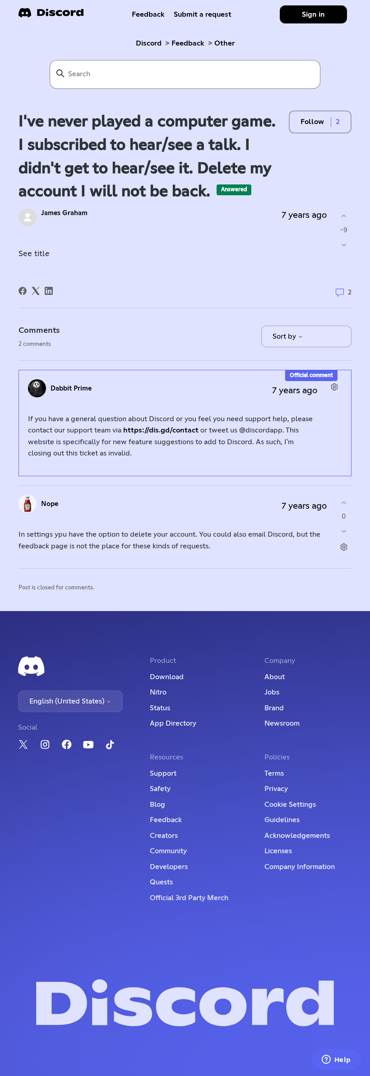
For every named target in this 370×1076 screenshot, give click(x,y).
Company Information (299, 866)
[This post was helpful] (344, 216)
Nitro (158, 692)
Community (168, 851)
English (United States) (67, 701)
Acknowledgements (297, 835)
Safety (160, 788)
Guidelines (282, 819)
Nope (49, 504)
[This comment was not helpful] (344, 531)
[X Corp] (36, 291)
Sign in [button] (313, 14)
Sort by (285, 336)
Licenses (278, 851)
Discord (149, 43)
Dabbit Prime (71, 388)
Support (163, 773)
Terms (274, 773)
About (274, 677)
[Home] (50, 15)
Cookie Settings (290, 804)
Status (160, 708)
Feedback (148, 14)
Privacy (276, 788)
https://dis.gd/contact (161, 430)
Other (224, 43)
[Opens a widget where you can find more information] (336, 1060)
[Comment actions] (334, 387)
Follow (312, 121)
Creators (164, 835)
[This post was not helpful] (344, 245)
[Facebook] (22, 291)
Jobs (271, 692)
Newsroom (282, 723)
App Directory (173, 723)
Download (167, 677)
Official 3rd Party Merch (189, 897)
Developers (169, 866)
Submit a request (202, 14)
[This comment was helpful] (344, 502)
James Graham (64, 213)
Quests (161, 882)
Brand (274, 708)
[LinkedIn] (49, 291)
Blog (157, 804)
